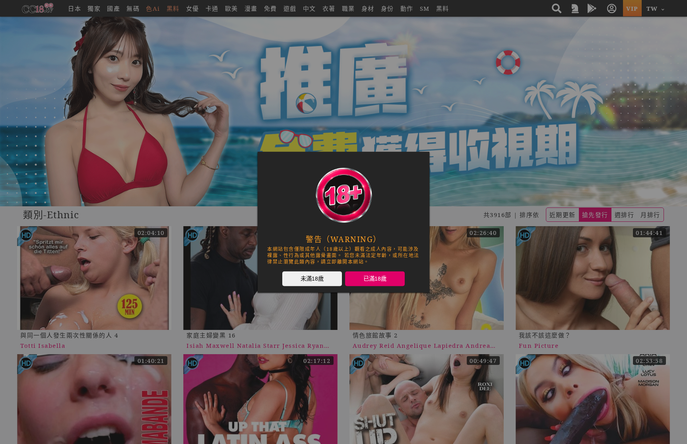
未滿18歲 (312, 278)
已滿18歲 (374, 278)
